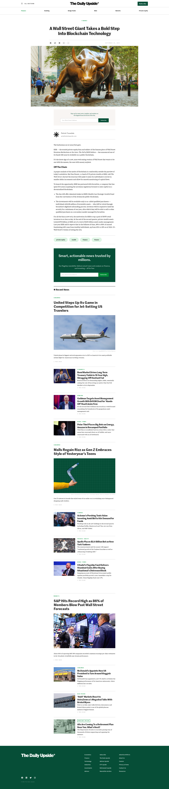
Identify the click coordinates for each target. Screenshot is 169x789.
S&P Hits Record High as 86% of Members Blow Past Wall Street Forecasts (79, 605)
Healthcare (81, 693)
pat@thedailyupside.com (68, 136)
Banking (46, 11)
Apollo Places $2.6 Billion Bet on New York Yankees (95, 543)
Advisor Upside (83, 720)
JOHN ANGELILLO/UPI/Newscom (108, 649)
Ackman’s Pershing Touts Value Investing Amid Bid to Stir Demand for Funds (95, 518)
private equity (60, 240)
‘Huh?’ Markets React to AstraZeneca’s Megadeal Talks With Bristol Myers (94, 699)
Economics (81, 369)
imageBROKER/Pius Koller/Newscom (106, 351)
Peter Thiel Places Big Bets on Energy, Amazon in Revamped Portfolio (95, 426)
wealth (74, 240)
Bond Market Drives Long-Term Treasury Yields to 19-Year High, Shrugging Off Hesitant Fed (92, 375)
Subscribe (104, 120)
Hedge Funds (72, 11)
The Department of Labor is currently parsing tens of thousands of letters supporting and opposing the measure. (94, 732)
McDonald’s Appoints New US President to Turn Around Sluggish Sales (94, 673)
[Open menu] (27, 3)
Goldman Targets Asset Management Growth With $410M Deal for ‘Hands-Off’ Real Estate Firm (95, 401)
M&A (95, 11)
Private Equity (143, 11)
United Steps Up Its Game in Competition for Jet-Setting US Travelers (78, 306)
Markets (118, 11)
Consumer (57, 297)
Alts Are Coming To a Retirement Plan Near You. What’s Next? (95, 726)
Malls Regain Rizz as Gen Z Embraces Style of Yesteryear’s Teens (82, 452)
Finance (23, 11)
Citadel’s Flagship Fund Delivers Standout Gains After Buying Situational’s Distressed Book (93, 567)
